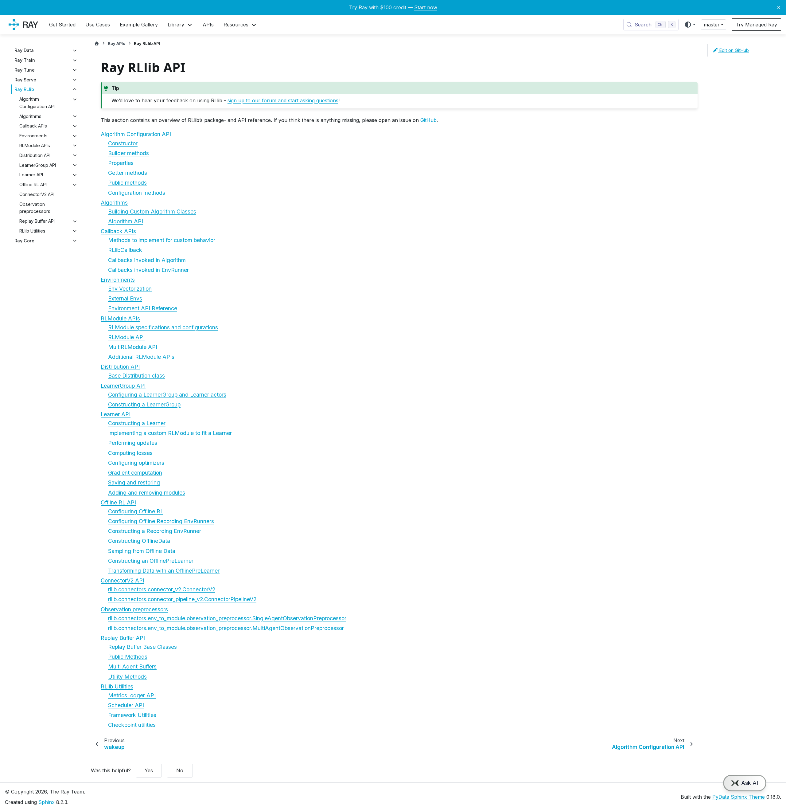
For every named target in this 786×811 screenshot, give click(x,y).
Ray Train (24, 60)
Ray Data (24, 50)
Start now (425, 7)
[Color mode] (689, 24)
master (712, 25)
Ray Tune (24, 69)
